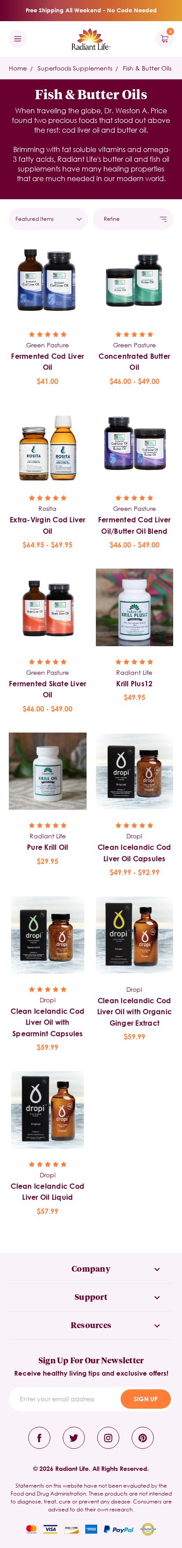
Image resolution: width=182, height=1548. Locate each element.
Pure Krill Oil (47, 847)
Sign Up (146, 1399)
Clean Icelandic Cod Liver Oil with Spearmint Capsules (47, 1022)
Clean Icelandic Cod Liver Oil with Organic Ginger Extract (134, 1011)
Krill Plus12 (134, 683)
